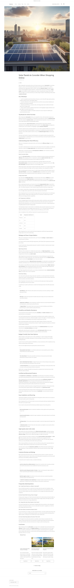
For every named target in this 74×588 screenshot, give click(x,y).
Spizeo (12, 585)
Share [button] (21, 82)
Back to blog (37, 565)
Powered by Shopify (15, 585)
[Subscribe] (45, 573)
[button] (61, 4)
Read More (25, 561)
